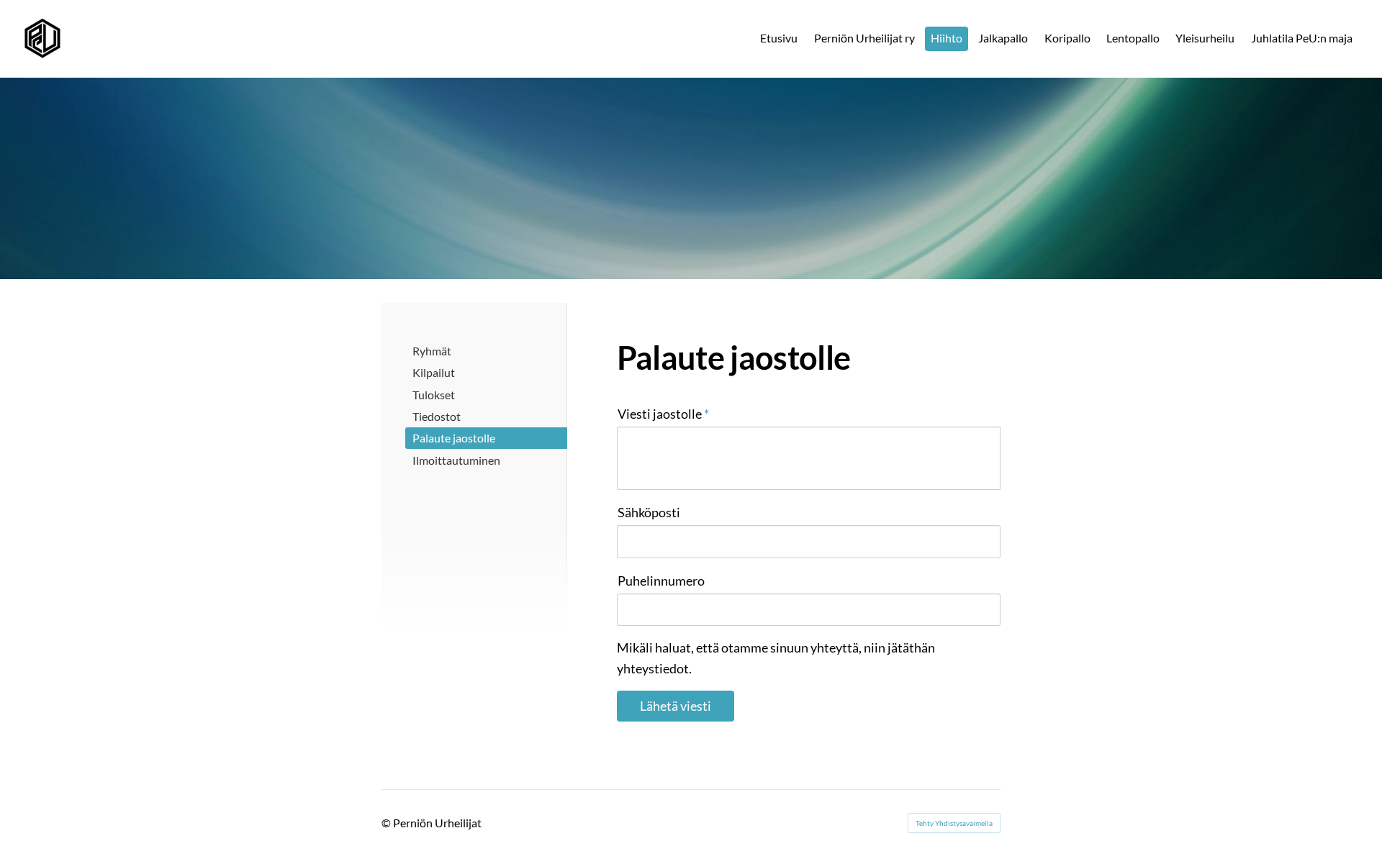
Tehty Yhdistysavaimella (954, 823)
